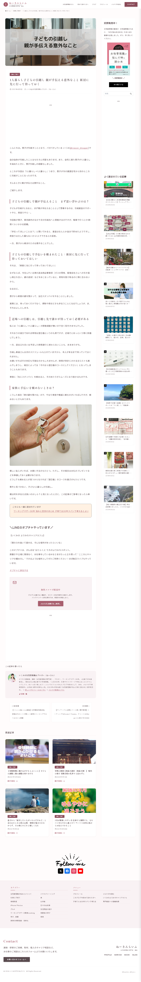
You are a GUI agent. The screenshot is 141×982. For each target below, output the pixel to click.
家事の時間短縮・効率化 (19, 920)
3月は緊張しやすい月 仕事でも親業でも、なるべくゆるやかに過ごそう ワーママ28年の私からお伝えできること (74, 823)
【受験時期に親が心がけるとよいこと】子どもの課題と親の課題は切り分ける (27, 772)
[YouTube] (80, 871)
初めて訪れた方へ (83, 4)
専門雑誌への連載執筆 (111, 901)
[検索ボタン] (131, 94)
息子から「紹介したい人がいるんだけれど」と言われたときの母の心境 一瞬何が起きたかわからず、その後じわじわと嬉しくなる (27, 823)
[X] (60, 871)
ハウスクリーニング (48, 894)
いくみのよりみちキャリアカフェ (115, 897)
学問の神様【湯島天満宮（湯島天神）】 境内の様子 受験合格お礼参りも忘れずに (73, 772)
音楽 (42, 917)
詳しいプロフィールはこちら (35, 690)
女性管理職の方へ (68, 4)
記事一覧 (24, 694)
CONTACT (131, 4)
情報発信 (14, 901)
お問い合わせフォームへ (16, 959)
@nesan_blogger (79, 148)
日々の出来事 (45, 905)
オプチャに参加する (19, 570)
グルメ (13, 909)
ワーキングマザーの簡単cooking (23, 913)
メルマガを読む (116, 4)
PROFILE (108, 955)
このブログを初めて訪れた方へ (84, 897)
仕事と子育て (15, 74)
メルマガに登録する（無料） (51, 603)
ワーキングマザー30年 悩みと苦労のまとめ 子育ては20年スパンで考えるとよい (51, 511)
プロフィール (104, 4)
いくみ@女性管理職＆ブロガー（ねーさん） (37, 675)
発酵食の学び (45, 913)
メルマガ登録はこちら (56, 690)
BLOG (134, 955)
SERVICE (118, 955)
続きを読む (11, 781)
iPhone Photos (17, 905)
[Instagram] (73, 871)
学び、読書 (15, 917)
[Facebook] (67, 871)
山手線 (43, 901)
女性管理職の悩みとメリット (21, 894)
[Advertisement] (51, 123)
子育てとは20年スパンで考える (84, 901)
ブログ (94, 4)
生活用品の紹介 (46, 909)
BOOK (127, 955)
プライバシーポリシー (129, 972)
